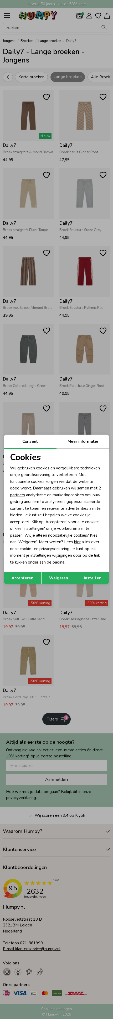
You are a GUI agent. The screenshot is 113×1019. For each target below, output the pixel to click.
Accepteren (22, 578)
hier (77, 542)
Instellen (92, 578)
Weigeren (58, 578)
